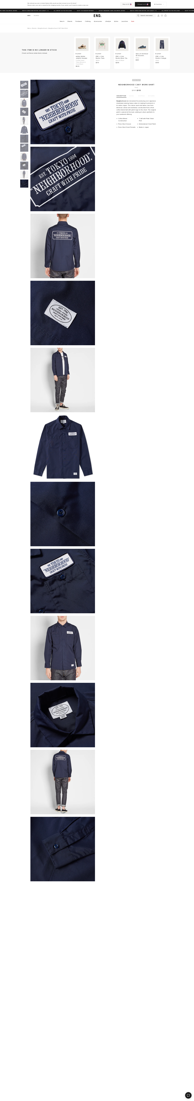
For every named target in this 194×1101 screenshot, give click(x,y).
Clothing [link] (88, 21)
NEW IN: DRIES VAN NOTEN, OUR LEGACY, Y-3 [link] (24, 10)
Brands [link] (70, 21)
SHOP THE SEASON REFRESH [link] (74, 10)
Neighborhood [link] (121, 101)
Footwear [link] (78, 21)
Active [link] (116, 21)
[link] (97, 15)
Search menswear (147, 15)
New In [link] (62, 21)
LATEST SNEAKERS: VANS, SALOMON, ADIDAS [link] (101, 10)
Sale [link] (132, 21)
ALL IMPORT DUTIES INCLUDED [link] (52, 10)
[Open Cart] (165, 16)
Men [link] (29, 15)
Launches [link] (124, 21)
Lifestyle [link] (108, 21)
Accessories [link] (98, 21)
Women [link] (36, 15)
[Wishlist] (162, 15)
